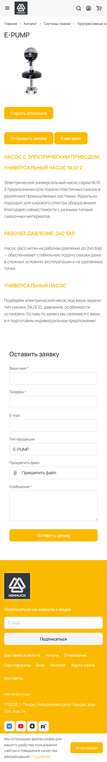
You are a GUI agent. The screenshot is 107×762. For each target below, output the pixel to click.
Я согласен (86, 748)
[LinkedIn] (43, 726)
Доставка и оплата (22, 655)
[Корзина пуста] (99, 8)
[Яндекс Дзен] (32, 726)
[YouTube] (21, 726)
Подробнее (41, 756)
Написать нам (17, 694)
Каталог (58, 665)
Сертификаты (17, 665)
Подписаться (53, 639)
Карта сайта (83, 665)
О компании (75, 655)
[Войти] (88, 8)
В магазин (71, 138)
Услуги (52, 655)
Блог (40, 665)
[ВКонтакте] (9, 726)
